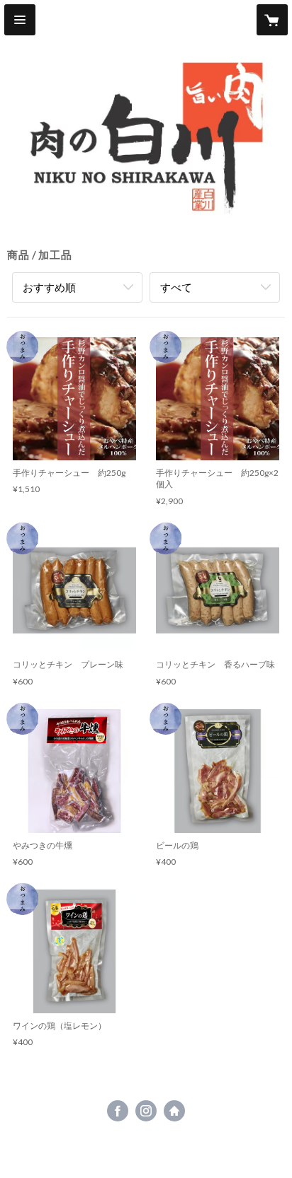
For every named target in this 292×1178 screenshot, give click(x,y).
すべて (176, 287)
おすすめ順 (49, 287)
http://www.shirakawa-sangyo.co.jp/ (174, 1110)
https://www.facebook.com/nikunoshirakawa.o (117, 1110)
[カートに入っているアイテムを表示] (272, 19)
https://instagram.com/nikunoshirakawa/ (146, 1110)
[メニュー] (19, 19)
